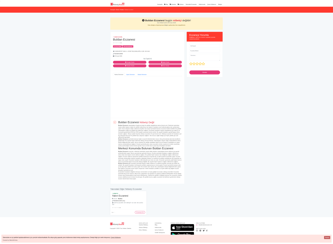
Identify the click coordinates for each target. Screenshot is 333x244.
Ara (113, 212)
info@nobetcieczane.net (205, 225)
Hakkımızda (201, 4)
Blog (166, 4)
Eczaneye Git (140, 212)
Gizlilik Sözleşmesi (160, 232)
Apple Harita (165, 62)
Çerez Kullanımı (116, 237)
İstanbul (173, 4)
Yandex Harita (130, 65)
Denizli (117, 9)
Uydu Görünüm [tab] (130, 74)
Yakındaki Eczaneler (191, 4)
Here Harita (165, 65)
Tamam (327, 237)
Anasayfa (159, 4)
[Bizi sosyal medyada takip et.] (197, 231)
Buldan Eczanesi (129, 9)
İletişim (220, 4)
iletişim (166, 25)
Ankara (181, 4)
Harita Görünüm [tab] (118, 74)
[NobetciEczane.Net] (117, 4)
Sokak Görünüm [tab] (142, 74)
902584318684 (119, 53)
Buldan (122, 9)
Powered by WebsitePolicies (10, 240)
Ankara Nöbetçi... (143, 227)
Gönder (204, 72)
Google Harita (130, 62)
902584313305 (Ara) (119, 200)
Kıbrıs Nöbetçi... (143, 230)
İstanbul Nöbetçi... (144, 225)
